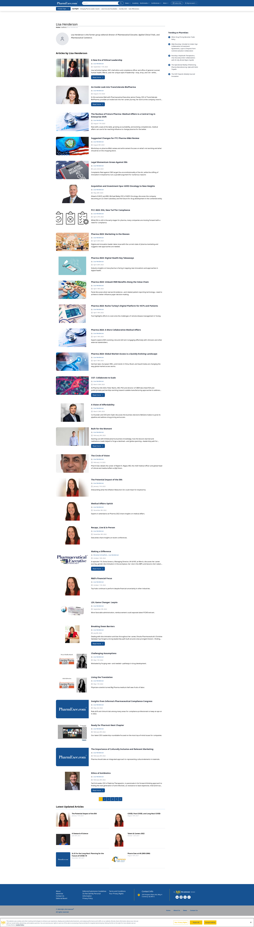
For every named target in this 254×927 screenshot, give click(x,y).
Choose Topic (62, 9)
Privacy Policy (88, 898)
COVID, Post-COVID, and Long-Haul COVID (144, 813)
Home (58, 27)
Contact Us (60, 896)
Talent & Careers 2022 (136, 833)
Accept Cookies (210, 922)
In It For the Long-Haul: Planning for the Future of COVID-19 (88, 854)
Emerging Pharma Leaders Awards (90, 9)
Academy (135, 3)
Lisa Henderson (98, 64)
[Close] (251, 922)
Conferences (155, 3)
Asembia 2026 (123, 9)
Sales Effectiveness (134, 9)
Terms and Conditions (117, 891)
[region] (127, 922)
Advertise (59, 893)
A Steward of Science (80, 833)
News (127, 3)
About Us (177, 910)
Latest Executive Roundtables (109, 9)
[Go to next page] (120, 799)
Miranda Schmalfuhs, (100, 555)
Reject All (196, 922)
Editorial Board (61, 898)
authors (64, 27)
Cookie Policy (20, 925)
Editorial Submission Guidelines (94, 891)
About (58, 891)
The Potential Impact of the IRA (84, 813)
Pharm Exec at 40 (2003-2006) (139, 853)
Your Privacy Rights (116, 893)
